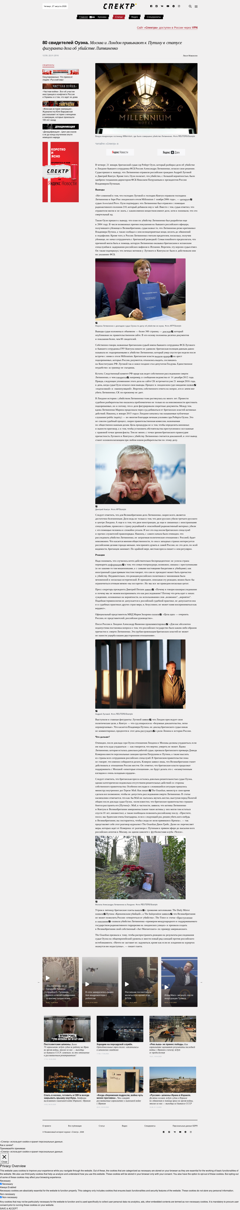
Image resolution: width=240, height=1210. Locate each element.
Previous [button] (38, 982)
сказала (155, 614)
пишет (145, 790)
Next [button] (201, 982)
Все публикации (75, 1125)
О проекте (46, 1125)
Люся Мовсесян (190, 55)
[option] (60, 982)
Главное (83, 16)
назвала (99, 913)
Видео (134, 16)
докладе (166, 331)
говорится (121, 377)
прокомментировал (155, 624)
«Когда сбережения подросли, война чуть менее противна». (120, 1099)
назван (190, 384)
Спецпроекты (154, 16)
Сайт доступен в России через (167, 27)
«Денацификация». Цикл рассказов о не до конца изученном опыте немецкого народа (59, 134)
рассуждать (147, 730)
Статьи (118, 16)
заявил (148, 589)
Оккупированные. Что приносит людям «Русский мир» (57, 78)
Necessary (7, 1183)
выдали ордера (162, 356)
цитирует (185, 199)
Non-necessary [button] (7, 1193)
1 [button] (115, 1009)
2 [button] (120, 1009)
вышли (138, 910)
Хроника (102, 16)
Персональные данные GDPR (185, 1125)
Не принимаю (18, 1148)
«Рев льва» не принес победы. (172, 1048)
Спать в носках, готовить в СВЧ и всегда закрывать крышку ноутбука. (67, 1097)
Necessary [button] (5, 1180)
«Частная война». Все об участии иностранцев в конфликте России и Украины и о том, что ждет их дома (60, 94)
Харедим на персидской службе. (118, 1047)
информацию (115, 564)
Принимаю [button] (5, 1148)
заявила (166, 913)
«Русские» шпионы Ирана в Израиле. (171, 1099)
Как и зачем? (6, 1144)
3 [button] (124, 1009)
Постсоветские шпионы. (66, 1050)
